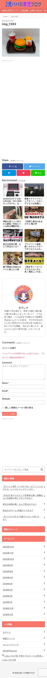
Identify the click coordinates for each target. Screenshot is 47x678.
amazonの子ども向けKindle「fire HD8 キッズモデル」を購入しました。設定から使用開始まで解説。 (12, 201)
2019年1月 (7, 602)
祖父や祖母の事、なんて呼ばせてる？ (12, 245)
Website (6, 399)
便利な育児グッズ (10, 10)
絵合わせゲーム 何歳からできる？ (18, 510)
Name (5, 383)
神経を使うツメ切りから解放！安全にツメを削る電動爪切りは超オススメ (12, 224)
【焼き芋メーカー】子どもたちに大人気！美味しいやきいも (34, 269)
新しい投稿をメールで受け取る (19, 407)
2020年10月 (8, 559)
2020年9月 (8, 565)
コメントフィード (11, 644)
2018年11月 (8, 614)
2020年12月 (8, 547)
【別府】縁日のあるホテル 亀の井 (34, 222)
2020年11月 (8, 553)
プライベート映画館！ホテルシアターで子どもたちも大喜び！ (34, 246)
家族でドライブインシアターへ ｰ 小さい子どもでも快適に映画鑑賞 (34, 201)
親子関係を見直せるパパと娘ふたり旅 (12, 268)
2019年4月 (8, 583)
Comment (7, 362)
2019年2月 (8, 596)
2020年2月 (8, 577)
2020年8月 (8, 571)
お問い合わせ (36, 10)
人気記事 (24, 10)
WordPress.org (10, 650)
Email (5, 391)
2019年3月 (8, 590)
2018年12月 (8, 608)
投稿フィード (9, 638)
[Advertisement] (23, 85)
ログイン (7, 632)
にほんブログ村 (9, 660)
